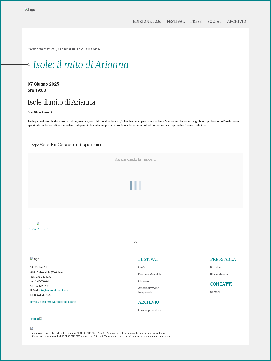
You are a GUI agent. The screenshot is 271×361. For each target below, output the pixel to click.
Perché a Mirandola (149, 274)
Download (216, 267)
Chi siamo (144, 281)
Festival (176, 22)
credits (34, 318)
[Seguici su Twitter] (43, 310)
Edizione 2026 (147, 22)
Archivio (236, 22)
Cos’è (141, 267)
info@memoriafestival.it (53, 290)
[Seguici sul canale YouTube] (52, 310)
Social (214, 22)
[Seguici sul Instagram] (61, 310)
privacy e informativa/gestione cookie (53, 301)
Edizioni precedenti (149, 310)
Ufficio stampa (219, 274)
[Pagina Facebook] (33, 310)
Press (196, 22)
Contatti (215, 292)
